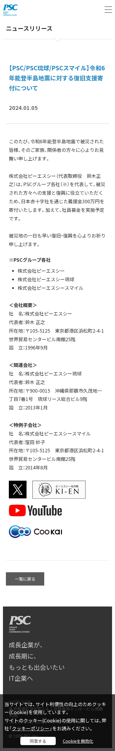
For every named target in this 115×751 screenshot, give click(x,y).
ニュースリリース (29, 28)
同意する (38, 741)
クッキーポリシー (31, 728)
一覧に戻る (25, 579)
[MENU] (108, 9)
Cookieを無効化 (78, 741)
